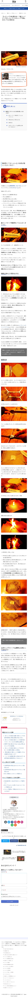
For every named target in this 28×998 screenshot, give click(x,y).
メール (3, 890)
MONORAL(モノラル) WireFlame (16, 716)
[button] (25, 462)
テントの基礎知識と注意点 (8, 958)
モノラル (11, 832)
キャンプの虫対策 (7, 968)
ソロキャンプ (5, 832)
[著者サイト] (5, 822)
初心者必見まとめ (7, 952)
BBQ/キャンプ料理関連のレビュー (10, 976)
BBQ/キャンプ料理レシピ (8, 960)
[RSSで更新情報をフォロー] (15, 825)
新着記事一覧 (6, 950)
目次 (8, 106)
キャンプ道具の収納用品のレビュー (10, 985)
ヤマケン (11, 73)
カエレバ (18, 718)
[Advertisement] (14, 36)
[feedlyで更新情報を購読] (12, 825)
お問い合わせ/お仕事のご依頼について (10, 954)
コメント (4, 872)
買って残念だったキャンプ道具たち (13, 773)
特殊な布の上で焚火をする (14, 119)
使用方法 (10, 122)
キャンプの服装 (7, 962)
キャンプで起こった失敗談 (8, 972)
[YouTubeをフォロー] (18, 822)
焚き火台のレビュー (7, 983)
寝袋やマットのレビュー (8, 987)
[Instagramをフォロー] (15, 822)
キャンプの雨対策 (7, 970)
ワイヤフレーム (14, 187)
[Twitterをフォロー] (8, 822)
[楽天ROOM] (22, 822)
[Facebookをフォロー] (12, 822)
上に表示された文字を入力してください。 (11, 896)
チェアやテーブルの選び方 (8, 966)
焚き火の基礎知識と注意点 (8, 964)
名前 (3, 885)
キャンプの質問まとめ (8, 956)
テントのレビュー (7, 974)
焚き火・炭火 (5, 830)
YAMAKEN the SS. (14, 808)
